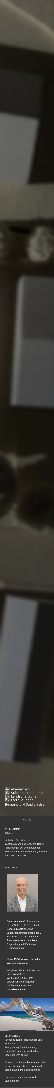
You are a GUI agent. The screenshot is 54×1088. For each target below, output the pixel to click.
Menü (28, 820)
